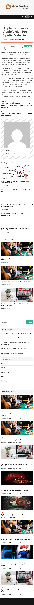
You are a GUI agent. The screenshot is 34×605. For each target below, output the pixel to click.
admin (24, 39)
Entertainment (5, 372)
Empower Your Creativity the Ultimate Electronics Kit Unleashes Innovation (17, 205)
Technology (4, 381)
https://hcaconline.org (10, 153)
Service (3, 367)
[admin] (17, 135)
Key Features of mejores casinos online (12, 353)
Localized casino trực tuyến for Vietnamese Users (16, 281)
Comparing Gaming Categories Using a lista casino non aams (16, 564)
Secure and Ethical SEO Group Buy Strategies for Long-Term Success (16, 181)
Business (3, 363)
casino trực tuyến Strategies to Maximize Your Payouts (15, 258)
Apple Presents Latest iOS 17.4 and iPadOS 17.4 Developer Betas (15, 229)
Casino (2, 411)
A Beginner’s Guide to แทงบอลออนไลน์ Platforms (15, 539)
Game (2, 376)
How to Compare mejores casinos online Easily (14, 348)
